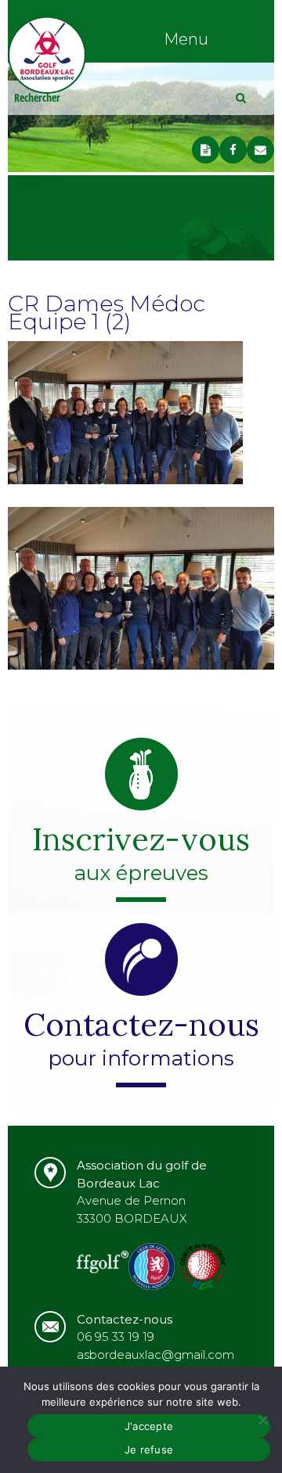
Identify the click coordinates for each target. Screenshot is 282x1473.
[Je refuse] (262, 1420)
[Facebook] (233, 149)
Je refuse (149, 1449)
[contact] (260, 149)
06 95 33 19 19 (115, 1336)
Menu (186, 39)
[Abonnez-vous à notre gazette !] (205, 149)
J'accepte (149, 1426)
